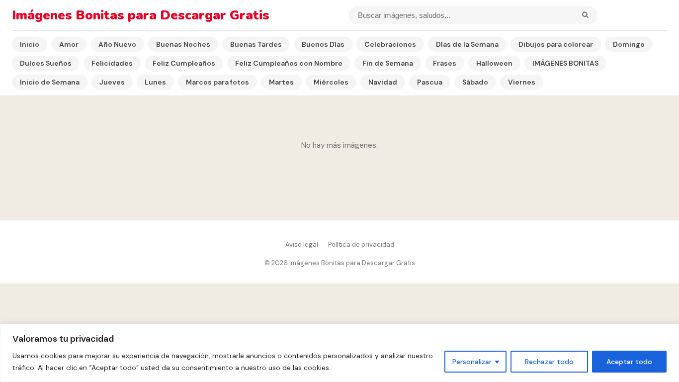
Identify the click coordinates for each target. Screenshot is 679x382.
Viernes (521, 82)
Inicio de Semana (50, 82)
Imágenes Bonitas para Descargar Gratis (140, 15)
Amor (69, 44)
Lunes (155, 82)
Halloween (494, 63)
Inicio (29, 44)
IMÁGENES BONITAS (565, 63)
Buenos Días (323, 44)
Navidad (382, 82)
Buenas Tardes (256, 44)
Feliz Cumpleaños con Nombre (288, 63)
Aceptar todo (629, 361)
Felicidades (112, 63)
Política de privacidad (361, 244)
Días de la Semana (467, 44)
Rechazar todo (549, 361)
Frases (444, 63)
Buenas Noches (183, 44)
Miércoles (331, 82)
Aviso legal (301, 244)
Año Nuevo (117, 44)
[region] (339, 353)
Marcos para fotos (217, 82)
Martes (281, 82)
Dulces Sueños (46, 63)
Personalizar (472, 361)
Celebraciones (390, 44)
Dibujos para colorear (555, 44)
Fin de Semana (387, 63)
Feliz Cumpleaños (184, 63)
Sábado (475, 82)
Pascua (429, 82)
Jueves (112, 82)
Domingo (629, 44)
